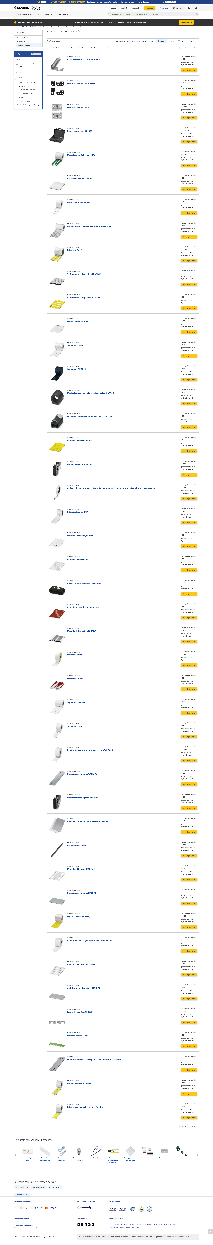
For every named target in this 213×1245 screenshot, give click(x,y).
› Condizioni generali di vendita (124, 1224)
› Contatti (173, 1224)
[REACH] (149, 1209)
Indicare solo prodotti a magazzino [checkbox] (27, 65)
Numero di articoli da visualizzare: (58, 48)
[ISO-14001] (122, 1209)
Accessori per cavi (51, 27)
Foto (172, 41)
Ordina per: (85, 48)
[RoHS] (141, 1209)
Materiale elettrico (36, 27)
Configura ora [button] (189, 70)
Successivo (198, 47)
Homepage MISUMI (20, 27)
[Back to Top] (210, 1231)
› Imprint (111, 1224)
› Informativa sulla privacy (143, 1224)
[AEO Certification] (132, 1209)
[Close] (198, 21)
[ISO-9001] (112, 1209)
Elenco (162, 41)
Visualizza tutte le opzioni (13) (26, 105)
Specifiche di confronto (188, 41)
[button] (170, 2)
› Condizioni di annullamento (160, 1224)
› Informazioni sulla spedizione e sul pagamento (124, 1227)
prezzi (152, 41)
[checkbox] (28, 82)
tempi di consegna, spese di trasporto (136, 41)
